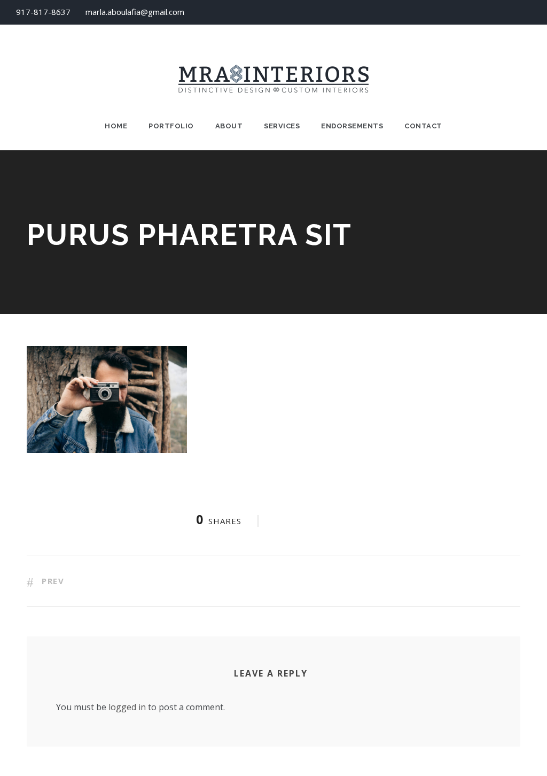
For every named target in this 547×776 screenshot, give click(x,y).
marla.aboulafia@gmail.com (134, 11)
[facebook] (508, 11)
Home (116, 126)
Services (282, 126)
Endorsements (352, 126)
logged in (127, 707)
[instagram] (528, 11)
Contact (423, 126)
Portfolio (171, 126)
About (229, 126)
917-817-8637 (43, 11)
